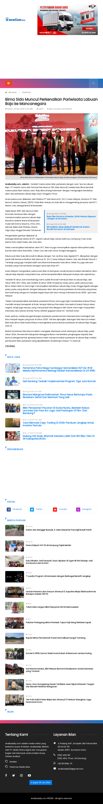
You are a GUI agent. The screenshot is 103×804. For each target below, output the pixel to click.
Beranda (12, 92)
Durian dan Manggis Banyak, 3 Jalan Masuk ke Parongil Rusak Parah (59, 529)
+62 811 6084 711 (65, 763)
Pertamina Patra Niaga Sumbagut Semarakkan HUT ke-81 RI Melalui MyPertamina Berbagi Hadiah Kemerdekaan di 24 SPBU (59, 369)
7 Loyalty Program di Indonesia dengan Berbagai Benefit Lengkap (58, 576)
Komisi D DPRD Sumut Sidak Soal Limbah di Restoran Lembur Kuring (59, 653)
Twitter (39, 509)
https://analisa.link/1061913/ (60, 109)
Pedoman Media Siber (20, 767)
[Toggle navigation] (8, 83)
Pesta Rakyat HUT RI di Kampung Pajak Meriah (48, 545)
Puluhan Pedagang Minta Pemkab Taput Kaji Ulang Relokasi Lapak (58, 622)
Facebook (17, 509)
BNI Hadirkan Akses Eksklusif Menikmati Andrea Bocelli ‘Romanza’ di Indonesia (68, 228)
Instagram (87, 509)
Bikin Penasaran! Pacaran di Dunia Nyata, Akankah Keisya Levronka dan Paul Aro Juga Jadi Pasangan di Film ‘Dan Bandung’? (56, 410)
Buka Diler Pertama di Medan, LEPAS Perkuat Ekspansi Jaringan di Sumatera (71, 217)
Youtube (63, 509)
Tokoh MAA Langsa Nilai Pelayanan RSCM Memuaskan (52, 607)
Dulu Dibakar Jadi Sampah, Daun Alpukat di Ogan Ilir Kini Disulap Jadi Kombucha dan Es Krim (59, 561)
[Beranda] (15, 19)
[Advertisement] (51, 58)
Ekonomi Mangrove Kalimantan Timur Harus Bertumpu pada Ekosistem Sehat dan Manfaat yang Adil (57, 396)
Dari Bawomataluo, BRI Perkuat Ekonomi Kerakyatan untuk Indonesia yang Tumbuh (59, 669)
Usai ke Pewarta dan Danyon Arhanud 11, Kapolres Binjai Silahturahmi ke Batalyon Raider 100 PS (61, 592)
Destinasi (26, 92)
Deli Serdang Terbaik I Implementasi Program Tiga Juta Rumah (59, 381)
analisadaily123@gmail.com (70, 768)
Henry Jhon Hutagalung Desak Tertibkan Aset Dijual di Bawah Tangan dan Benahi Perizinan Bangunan (60, 685)
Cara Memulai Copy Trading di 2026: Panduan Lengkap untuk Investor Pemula (58, 424)
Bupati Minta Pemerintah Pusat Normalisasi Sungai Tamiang (55, 637)
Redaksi (13, 761)
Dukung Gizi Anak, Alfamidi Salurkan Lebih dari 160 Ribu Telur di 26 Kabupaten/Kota (59, 437)
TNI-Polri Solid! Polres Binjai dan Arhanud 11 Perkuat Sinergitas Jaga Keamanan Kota (58, 700)
